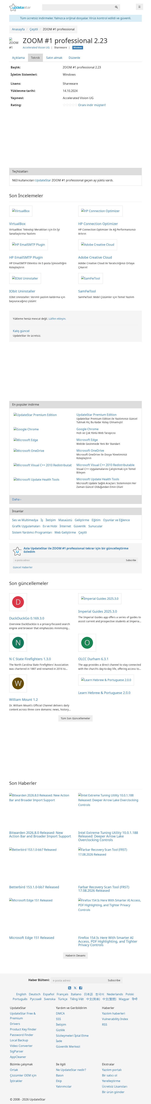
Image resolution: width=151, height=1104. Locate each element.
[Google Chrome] (27, 429)
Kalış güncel (21, 331)
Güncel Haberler (23, 567)
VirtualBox (17, 223)
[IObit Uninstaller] (25, 278)
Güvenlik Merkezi (68, 1046)
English (21, 994)
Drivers (15, 1024)
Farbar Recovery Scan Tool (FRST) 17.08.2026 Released (103, 889)
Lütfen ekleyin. (57, 318)
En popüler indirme (25, 404)
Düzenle (74, 58)
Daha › (16, 499)
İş (42, 520)
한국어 (99, 994)
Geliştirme (82, 520)
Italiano (76, 994)
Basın (60, 1075)
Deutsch (35, 994)
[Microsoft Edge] (26, 440)
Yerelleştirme (111, 1081)
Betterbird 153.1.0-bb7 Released (34, 887)
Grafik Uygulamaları (26, 526)
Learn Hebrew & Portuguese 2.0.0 (104, 692)
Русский (35, 999)
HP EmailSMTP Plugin (26, 257)
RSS (104, 1024)
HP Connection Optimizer (98, 223)
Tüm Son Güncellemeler (75, 718)
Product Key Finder (23, 1029)
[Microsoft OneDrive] (30, 450)
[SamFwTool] (90, 278)
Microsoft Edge (87, 440)
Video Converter (21, 1046)
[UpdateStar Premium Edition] (36, 415)
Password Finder (21, 1035)
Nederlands (115, 994)
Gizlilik (60, 1030)
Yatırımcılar (64, 1086)
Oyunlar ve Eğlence (116, 520)
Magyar (124, 999)
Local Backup (19, 1040)
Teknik (35, 58)
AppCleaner (18, 1057)
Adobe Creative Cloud (95, 257)
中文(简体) (93, 999)
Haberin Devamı (75, 955)
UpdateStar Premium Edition (96, 415)
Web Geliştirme (65, 532)
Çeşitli (82, 532)
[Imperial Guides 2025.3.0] (99, 598)
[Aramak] (116, 7)
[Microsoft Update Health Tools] (37, 479)
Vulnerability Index (115, 1019)
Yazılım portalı (112, 1070)
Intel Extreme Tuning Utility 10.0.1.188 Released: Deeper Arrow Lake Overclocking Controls (108, 836)
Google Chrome (87, 429)
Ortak (14, 1070)
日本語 (88, 994)
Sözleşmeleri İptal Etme (72, 1036)
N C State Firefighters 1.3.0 (30, 659)
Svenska (49, 999)
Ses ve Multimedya (25, 520)
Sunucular (95, 526)
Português (20, 999)
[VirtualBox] (20, 211)
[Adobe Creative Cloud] (97, 245)
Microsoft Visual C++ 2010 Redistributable (105, 465)
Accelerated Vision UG (36, 47)
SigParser (16, 1051)
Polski (130, 994)
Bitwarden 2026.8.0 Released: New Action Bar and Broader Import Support (40, 834)
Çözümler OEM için (23, 1075)
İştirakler (16, 1081)
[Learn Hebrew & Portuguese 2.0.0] (106, 680)
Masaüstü (65, 520)
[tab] (18, 58)
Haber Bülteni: (39, 980)
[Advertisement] (75, 138)
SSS (58, 1019)
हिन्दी (134, 999)
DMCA (60, 1013)
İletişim (51, 520)
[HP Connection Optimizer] (100, 211)
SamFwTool (87, 291)
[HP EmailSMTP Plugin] (28, 245)
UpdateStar (43, 180)
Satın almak (54, 58)
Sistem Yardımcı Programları (32, 532)
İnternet (65, 526)
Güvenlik (80, 526)
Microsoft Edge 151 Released (31, 937)
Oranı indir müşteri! (92, 105)
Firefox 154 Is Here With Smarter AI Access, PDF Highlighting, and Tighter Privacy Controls (107, 941)
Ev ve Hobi (50, 526)
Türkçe (62, 999)
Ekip (59, 1081)
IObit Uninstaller (22, 291)
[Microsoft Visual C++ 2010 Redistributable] (43, 465)
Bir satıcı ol (109, 1075)
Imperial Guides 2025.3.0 (97, 611)
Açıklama (18, 58)
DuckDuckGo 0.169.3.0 (26, 618)
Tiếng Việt (77, 999)
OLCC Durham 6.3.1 (93, 659)
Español (48, 994)
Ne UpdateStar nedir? (71, 1070)
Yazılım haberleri (113, 1013)
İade (59, 1041)
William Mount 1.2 (23, 699)
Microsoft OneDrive (90, 450)
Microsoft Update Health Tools (97, 479)
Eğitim (96, 520)
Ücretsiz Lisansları (114, 1086)
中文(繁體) (109, 999)
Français (62, 994)
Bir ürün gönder (113, 1092)
